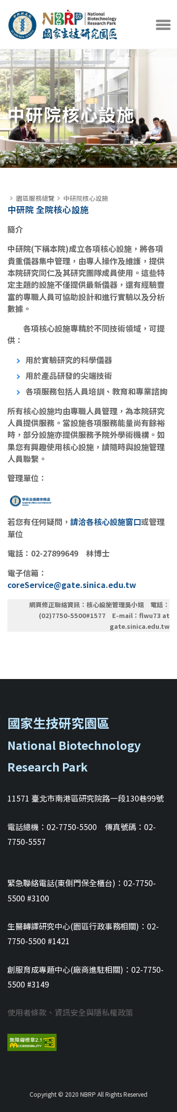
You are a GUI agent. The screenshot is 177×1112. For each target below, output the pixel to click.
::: (9, 187)
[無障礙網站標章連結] (32, 1041)
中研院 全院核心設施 (48, 209)
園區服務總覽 (35, 198)
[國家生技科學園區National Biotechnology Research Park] (62, 21)
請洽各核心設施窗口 (105, 521)
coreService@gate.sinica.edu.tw (71, 584)
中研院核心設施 (85, 198)
